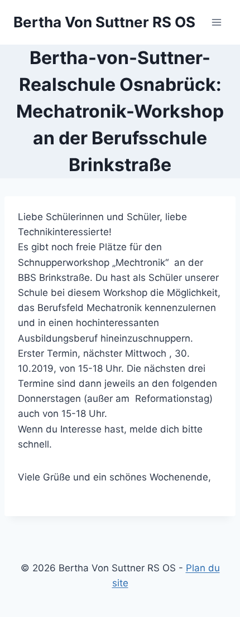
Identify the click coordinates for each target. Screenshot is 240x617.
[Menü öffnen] (216, 22)
